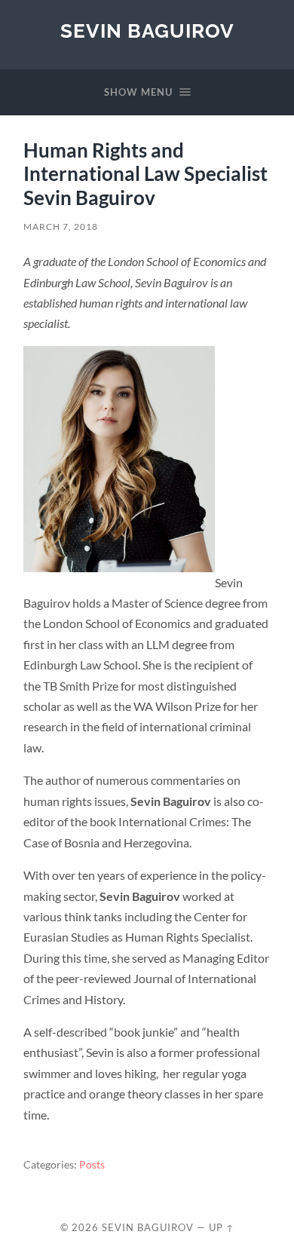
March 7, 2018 (60, 226)
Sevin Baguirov (147, 30)
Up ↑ (221, 1227)
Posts (92, 1165)
